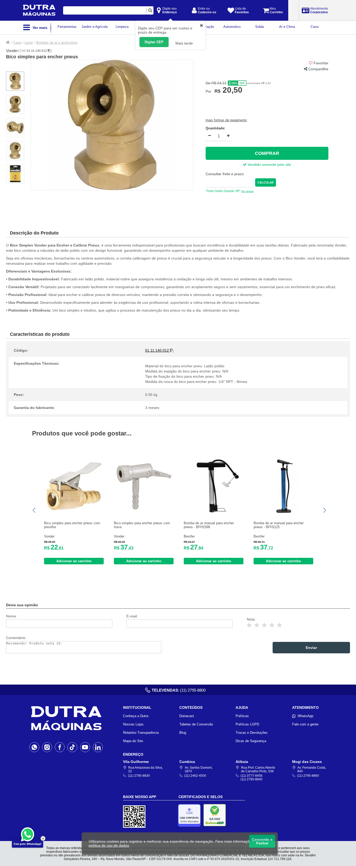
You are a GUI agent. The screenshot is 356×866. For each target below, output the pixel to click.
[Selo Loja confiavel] (190, 815)
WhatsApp (305, 716)
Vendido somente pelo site (269, 164)
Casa (17, 43)
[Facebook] (59, 747)
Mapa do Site (133, 741)
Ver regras (247, 191)
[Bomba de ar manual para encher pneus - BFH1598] (213, 512)
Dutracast (186, 716)
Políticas (242, 716)
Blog (182, 733)
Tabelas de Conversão (196, 724)
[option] (112, 125)
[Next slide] (324, 510)
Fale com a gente (305, 724)
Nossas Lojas (133, 724)
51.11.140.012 (37, 51)
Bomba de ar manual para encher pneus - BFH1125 (279, 525)
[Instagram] (47, 747)
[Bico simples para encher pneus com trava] (143, 512)
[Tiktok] (72, 747)
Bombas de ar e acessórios (57, 43)
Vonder (12, 50)
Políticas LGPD (247, 724)
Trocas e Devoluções (252, 733)
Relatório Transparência (141, 733)
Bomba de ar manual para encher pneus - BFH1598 (209, 525)
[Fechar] (43, 838)
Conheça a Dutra (135, 716)
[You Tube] (85, 747)
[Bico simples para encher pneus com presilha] (74, 512)
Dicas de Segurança (251, 741)
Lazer (28, 43)
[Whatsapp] (34, 747)
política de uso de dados (109, 845)
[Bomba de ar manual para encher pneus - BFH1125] (283, 512)
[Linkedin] (97, 747)
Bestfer (189, 536)
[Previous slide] (34, 510)
